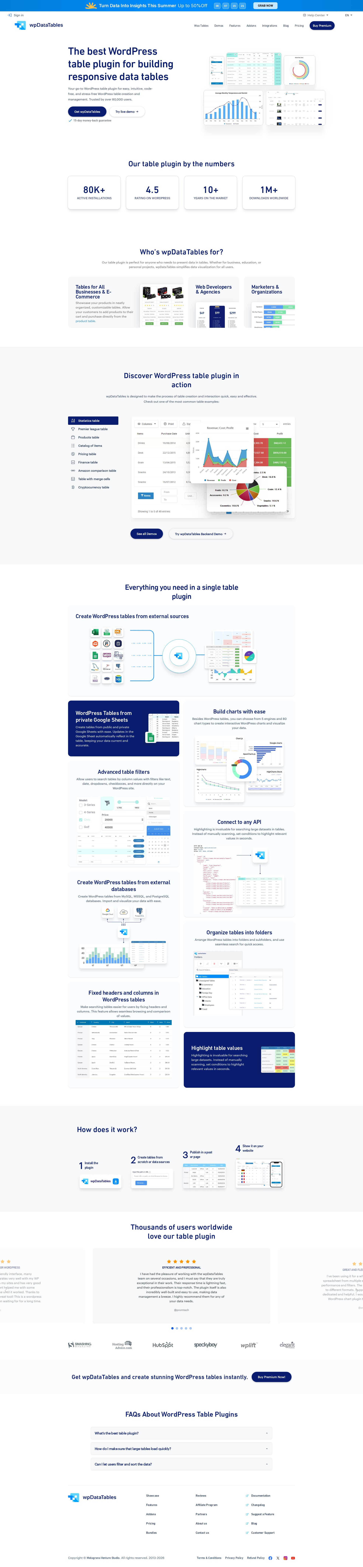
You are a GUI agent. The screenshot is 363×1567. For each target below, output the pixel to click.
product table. (86, 321)
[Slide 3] (181, 1328)
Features (234, 25)
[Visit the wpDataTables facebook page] (270, 1557)
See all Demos (147, 533)
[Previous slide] (6, 1290)
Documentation (260, 1495)
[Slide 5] (190, 1328)
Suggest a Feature (262, 1514)
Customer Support (262, 1532)
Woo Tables (201, 25)
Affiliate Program (206, 1505)
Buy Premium (322, 25)
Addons (251, 25)
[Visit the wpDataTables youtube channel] (293, 1557)
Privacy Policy (234, 1558)
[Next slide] (357, 1290)
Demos (218, 25)
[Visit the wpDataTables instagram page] (285, 1557)
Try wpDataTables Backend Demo (199, 533)
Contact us (202, 1532)
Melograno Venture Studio (103, 1558)
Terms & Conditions (209, 1558)
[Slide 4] (186, 1328)
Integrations (269, 25)
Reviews (201, 1495)
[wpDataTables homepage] (92, 1497)
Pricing (299, 25)
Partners (201, 1514)
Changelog (258, 1505)
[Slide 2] (177, 1328)
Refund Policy (256, 1558)
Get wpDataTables (87, 111)
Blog (286, 25)
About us (201, 1523)
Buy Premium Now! (271, 1377)
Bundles (151, 1532)
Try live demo (125, 111)
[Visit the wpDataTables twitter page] (278, 1557)
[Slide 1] (172, 1328)
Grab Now (265, 5)
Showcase (152, 1495)
